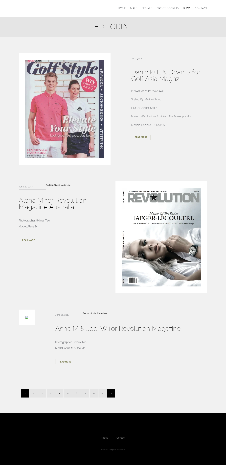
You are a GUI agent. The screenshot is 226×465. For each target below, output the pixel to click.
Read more (141, 137)
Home (122, 8)
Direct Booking (168, 8)
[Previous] (25, 393)
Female (147, 8)
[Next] (111, 393)
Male (133, 8)
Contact (201, 8)
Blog (186, 8)
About (104, 437)
